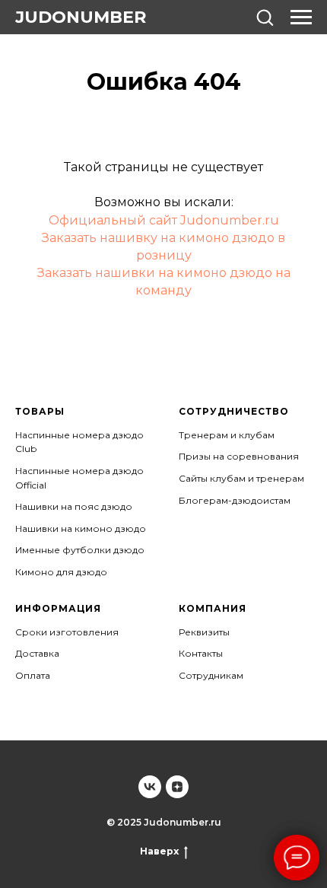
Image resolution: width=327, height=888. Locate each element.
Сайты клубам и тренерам (241, 478)
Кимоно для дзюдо (61, 572)
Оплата (32, 675)
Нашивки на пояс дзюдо (73, 506)
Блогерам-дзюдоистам (234, 500)
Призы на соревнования (239, 456)
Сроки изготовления (67, 632)
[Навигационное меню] (301, 17)
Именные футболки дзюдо (79, 549)
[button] (265, 17)
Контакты (201, 653)
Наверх (159, 851)
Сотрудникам (211, 675)
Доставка (37, 653)
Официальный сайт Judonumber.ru (164, 220)
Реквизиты (204, 632)
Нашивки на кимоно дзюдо (80, 528)
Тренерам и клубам (227, 435)
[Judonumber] (149, 786)
